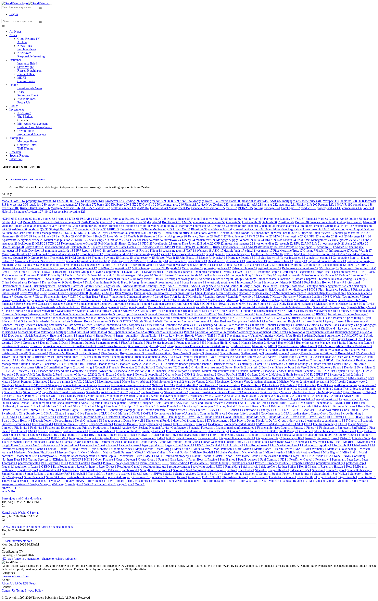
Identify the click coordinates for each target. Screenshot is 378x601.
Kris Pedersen (23, 317)
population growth (290, 275)
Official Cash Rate (303, 317)
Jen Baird (191, 378)
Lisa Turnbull (341, 445)
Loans (40, 449)
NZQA (141, 332)
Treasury (359, 392)
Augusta (243, 360)
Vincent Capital (326, 480)
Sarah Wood (130, 470)
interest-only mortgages (220, 282)
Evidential (215, 424)
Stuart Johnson (303, 473)
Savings (198, 353)
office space (156, 332)
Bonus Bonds (146, 406)
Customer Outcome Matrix (88, 417)
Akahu (60, 399)
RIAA (270, 240)
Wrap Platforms (100, 310)
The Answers (258, 477)
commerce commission (209, 222)
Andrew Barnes (134, 286)
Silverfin (318, 470)
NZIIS (89, 459)
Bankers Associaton (153, 339)
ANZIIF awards (179, 286)
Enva (167, 424)
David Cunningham (98, 282)
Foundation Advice (102, 431)
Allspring (119, 399)
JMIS (246, 303)
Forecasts (78, 289)
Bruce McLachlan (206, 310)
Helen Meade (119, 434)
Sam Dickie (70, 470)
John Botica (189, 257)
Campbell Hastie (268, 339)
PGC (313, 289)
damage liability (41, 314)
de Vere (303, 367)
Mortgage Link (359, 236)
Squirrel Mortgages (255, 307)
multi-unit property (178, 456)
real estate (10, 208)
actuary (189, 321)
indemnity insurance (142, 438)
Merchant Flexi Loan (42, 452)
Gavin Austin (239, 431)
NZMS (177, 349)
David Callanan (234, 417)
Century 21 (363, 279)
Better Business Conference (102, 325)
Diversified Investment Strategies (93, 314)
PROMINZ (44, 388)
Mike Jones (308, 346)
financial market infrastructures (236, 427)
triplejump (26, 356)
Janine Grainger (357, 314)
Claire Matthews (237, 325)
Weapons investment (16, 484)
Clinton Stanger (66, 413)
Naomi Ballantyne (204, 218)
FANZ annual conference (289, 293)
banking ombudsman (52, 325)
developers (307, 247)
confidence (217, 229)
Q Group (35, 257)
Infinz (358, 374)
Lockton (52, 449)
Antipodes (175, 360)
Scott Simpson (196, 470)
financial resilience (359, 293)
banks (103, 204)
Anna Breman (22, 402)
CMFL (137, 413)
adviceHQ (306, 356)
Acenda (337, 395)
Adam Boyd (289, 356)
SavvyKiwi (148, 470)
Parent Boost (197, 459)
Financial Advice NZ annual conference (44, 289)
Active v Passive (58, 225)
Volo (214, 356)
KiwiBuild (196, 296)
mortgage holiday (242, 275)
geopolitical (156, 374)
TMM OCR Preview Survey (68, 480)
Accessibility (321, 395)
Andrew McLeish (256, 399)
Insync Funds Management (78, 268)
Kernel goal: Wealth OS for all (20, 512)
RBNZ (77, 201)
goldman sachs (163, 303)
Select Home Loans (289, 388)
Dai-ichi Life (157, 417)
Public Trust (10, 293)
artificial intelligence (323, 300)
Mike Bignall (332, 452)
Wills (209, 395)
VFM (309, 480)
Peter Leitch (270, 385)
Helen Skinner (161, 434)
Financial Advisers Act (208, 208)
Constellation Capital (60, 367)
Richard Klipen (89, 353)
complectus (315, 264)
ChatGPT (310, 410)
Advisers (19, 229)
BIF (349, 402)
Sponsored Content (106, 279)
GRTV (13, 106)
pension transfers (346, 271)
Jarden (235, 303)
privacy (300, 261)
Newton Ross (198, 317)
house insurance (193, 282)
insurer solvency (304, 314)
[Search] (40, 22)
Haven (272, 342)
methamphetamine (266, 381)
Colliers (72, 275)
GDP (363, 264)
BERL (340, 402)
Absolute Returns (247, 356)
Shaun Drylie (56, 279)
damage (24, 314)
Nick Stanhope (51, 385)
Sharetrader (246, 470)
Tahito (117, 321)
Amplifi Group (233, 279)
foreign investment (144, 282)
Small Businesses (73, 392)
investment (94, 201)
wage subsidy (66, 310)
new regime (294, 236)
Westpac (331, 201)
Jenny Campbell (54, 346)
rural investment (50, 470)
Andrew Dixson (82, 360)
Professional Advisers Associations (55, 254)
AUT (244, 402)
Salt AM (249, 247)
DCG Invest (335, 417)
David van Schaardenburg (278, 367)
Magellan (301, 254)
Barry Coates (129, 247)
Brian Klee (150, 364)
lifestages (42, 381)
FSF (252, 271)
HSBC (25, 236)
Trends (232, 480)
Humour (365, 434)
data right (254, 367)
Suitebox (357, 473)
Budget (206, 243)
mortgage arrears (13, 349)
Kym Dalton (70, 445)
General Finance (14, 268)
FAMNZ (340, 247)
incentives (337, 374)
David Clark (133, 271)
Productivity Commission (18, 388)
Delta (314, 367)
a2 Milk (108, 293)
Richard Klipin (150, 250)
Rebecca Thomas (244, 268)
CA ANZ (50, 410)
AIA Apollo (46, 399)
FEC (308, 424)
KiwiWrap (136, 346)
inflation (132, 225)
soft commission (79, 279)
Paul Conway (270, 459)
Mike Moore (326, 346)
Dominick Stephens (209, 271)
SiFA (299, 243)
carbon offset (178, 410)
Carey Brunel (154, 325)
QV (44, 229)
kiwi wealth (251, 222)
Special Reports (19, 155)
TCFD (128, 321)
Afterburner (10, 399)
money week (358, 381)
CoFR (148, 413)
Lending (132, 201)
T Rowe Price (345, 353)
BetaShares (271, 286)
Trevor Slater (78, 293)
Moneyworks (49, 456)
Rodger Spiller (288, 466)
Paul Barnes (228, 459)
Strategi (56, 229)
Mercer (369, 222)
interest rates (17, 204)
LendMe (234, 296)
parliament (200, 349)
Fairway (140, 314)
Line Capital (213, 445)
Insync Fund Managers (31, 134)
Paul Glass (324, 317)
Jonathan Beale (85, 346)
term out (194, 477)
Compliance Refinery (26, 282)
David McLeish (280, 417)
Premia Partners (270, 349)
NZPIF (8, 218)
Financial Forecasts (202, 427)
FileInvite (37, 427)
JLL (70, 346)
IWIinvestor (100, 378)
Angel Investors (327, 399)
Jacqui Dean (337, 314)
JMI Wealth (213, 289)
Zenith (117, 310)
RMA (367, 332)
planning (41, 300)
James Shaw (137, 378)
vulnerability (116, 395)
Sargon (29, 321)
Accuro (226, 232)
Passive (213, 459)
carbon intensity (157, 410)
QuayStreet (359, 349)
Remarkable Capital (196, 388)
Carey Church (198, 410)
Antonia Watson (234, 264)
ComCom (358, 364)
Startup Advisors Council (192, 473)
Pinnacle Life (70, 307)
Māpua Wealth (145, 449)
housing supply (333, 243)
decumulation (335, 264)
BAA (135, 339)
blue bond (113, 406)
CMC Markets (120, 413)
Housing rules (271, 434)
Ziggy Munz (283, 395)
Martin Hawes (284, 449)
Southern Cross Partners (224, 307)
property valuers (331, 349)
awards (112, 257)
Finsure (7, 296)
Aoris (85, 402)
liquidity (325, 445)
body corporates (133, 325)
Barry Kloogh (252, 286)
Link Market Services (284, 445)
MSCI (150, 456)
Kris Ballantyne (336, 378)
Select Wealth (29, 293)
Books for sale (109, 364)
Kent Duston (304, 378)
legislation (307, 271)
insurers (73, 261)
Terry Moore (282, 392)
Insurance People (270, 271)
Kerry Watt (318, 441)
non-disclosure (298, 289)
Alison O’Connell (99, 399)
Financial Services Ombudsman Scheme (289, 371)
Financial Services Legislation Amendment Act (295, 229)
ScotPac (179, 470)
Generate (233, 222)
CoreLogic (290, 208)
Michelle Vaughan (228, 452)
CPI (361, 339)
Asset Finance (348, 300)
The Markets (25, 116)
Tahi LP (266, 392)
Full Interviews (26, 49)
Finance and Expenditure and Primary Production (77, 427)
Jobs (255, 303)
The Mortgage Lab (329, 392)
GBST (272, 431)
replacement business (320, 332)
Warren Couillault (138, 395)
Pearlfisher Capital (302, 459)
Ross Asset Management (314, 240)
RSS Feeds (30, 583)
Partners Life (329, 204)
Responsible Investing (31, 56)
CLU (105, 413)
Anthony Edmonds (258, 279)
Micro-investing (276, 452)
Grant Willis (183, 303)
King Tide (334, 441)
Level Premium (24, 381)
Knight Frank (11, 445)
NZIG (166, 349)
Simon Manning (13, 473)
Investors (230, 328)
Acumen (202, 321)
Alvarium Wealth (145, 264)
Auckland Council (229, 286)
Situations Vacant (207, 232)
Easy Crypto (124, 314)
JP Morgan (207, 378)
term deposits (73, 264)
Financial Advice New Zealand (206, 204)
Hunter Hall (286, 342)
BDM (330, 360)
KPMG (80, 232)
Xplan (232, 395)
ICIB (55, 438)
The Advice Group (235, 477)
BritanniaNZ (323, 406)
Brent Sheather (26, 303)
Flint (189, 314)
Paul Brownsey (248, 459)
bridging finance (218, 339)
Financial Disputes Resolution (326, 293)
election (245, 293)
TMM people (365, 353)
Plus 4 (339, 282)
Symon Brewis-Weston (191, 335)
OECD (169, 385)
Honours (254, 434)
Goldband (129, 328)
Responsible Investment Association (171, 307)
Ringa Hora (233, 466)
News (13, 35)
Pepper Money (44, 236)
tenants (271, 204)
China (6, 282)
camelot (312, 257)
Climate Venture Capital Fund (331, 364)
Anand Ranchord (163, 399)
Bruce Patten (228, 310)
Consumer (9, 314)
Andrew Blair (185, 399)
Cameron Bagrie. (70, 410)
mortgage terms (95, 349)
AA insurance (302, 395)
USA (165, 356)
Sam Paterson (111, 470)
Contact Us (9, 590)
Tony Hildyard (116, 480)
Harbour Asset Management (34, 127)
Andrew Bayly (287, 321)
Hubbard (278, 374)
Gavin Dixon (107, 374)
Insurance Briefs (27, 63)
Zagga (122, 484)
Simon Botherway (359, 470)
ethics (228, 271)
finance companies (322, 222)
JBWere (36, 346)
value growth (342, 240)
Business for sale (225, 364)
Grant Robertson (166, 275)
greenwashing (157, 328)
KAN (274, 303)
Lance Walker (90, 445)
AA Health (295, 335)
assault (169, 402)
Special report (143, 473)
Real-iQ (25, 353)
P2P (188, 349)
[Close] (3, 26)
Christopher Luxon (344, 339)
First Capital (338, 371)
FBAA (126, 342)
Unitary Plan (76, 395)
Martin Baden (264, 449)
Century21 (266, 410)
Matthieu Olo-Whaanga (343, 449)
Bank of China (260, 402)
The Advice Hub (303, 392)
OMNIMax (137, 261)
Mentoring (259, 346)
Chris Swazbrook (31, 413)
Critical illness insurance (207, 367)
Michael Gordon (180, 452)
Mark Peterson (224, 449)
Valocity (275, 480)
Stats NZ (128, 279)
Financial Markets (250, 371)
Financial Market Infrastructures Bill (213, 371)
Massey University (285, 296)
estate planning (29, 328)
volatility (344, 480)
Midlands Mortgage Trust (305, 452)
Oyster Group (148, 459)
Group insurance (30, 434)
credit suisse (301, 413)
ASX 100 (183, 402)
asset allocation (282, 279)
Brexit (188, 310)
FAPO (261, 424)
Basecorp (62, 271)
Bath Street (75, 325)
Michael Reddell (203, 452)
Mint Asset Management (32, 123)
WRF (89, 484)
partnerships (52, 307)
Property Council (14, 257)
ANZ (185, 201)
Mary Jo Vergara (196, 381)
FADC (220, 236)
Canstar (44, 303)
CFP (219, 243)
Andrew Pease (279, 399)
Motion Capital (108, 456)
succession (103, 321)
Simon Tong (32, 392)
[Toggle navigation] (50, 4)
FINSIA (322, 371)
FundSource (263, 232)
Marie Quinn (183, 449)
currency (285, 325)
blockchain (174, 310)
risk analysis (251, 466)
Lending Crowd (216, 296)
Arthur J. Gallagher (142, 402)
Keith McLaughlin (307, 328)
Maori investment (109, 381)
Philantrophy (217, 349)
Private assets (199, 463)
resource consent (180, 466)
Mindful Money (151, 225)
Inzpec (310, 438)
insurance (287, 204)
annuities (326, 236)
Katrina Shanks (178, 218)
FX (94, 328)
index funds (120, 296)
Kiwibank (120, 204)
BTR (162, 364)
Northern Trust (12, 459)
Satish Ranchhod (37, 335)
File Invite (21, 427)
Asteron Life (227, 360)
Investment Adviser (250, 282)
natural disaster (214, 456)
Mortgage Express (125, 218)
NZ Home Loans (137, 349)
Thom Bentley (307, 477)
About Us (8, 583)
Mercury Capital (68, 452)
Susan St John (56, 477)
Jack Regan (221, 303)
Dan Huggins (177, 417)
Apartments (11, 240)
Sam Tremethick (56, 257)
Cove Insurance (272, 413)
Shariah (261, 470)
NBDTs (83, 332)
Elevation (11, 328)
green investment (169, 282)
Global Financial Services (52, 296)
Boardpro (128, 406)
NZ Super (303, 232)
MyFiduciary (117, 261)
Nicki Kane (334, 456)
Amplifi (144, 399)
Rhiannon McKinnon (63, 353)
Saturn (89, 286)
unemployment (122, 356)
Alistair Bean (324, 356)
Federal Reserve (159, 314)
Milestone (48, 332)
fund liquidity (45, 374)
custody (63, 417)
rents (231, 208)
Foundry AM (25, 374)
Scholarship (44, 321)
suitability (133, 335)
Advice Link (353, 395)
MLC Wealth (339, 381)
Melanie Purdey (97, 317)
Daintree (299, 325)
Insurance (15, 60)
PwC (124, 307)
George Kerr (174, 374)
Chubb (367, 240)
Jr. (248, 441)
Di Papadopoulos (111, 420)
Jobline (355, 218)
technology (238, 218)
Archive (22, 42)
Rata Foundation (64, 466)
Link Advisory (233, 445)
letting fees (175, 346)
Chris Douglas (205, 293)
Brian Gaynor (144, 293)
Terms (20, 590)
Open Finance (105, 459)
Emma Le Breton (126, 424)
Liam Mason (43, 317)
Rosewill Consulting (158, 353)
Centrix (126, 257)
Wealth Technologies (169, 321)
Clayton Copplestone (108, 271)
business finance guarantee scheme (190, 364)
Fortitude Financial (75, 431)
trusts (161, 279)
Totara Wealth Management (184, 480)
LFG (199, 445)
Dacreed (141, 417)
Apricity (189, 360)
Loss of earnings (61, 381)
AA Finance (216, 300)
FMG (32, 431)
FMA (63, 201)
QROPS (311, 236)
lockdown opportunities (69, 317)
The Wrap (124, 264)
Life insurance (172, 204)
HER (197, 303)
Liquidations (309, 445)
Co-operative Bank (346, 257)
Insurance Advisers (28, 211)
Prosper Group (64, 388)
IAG (17, 438)
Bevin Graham (31, 364)
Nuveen (104, 385)
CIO (222, 325)
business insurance (243, 339)
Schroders (165, 470)
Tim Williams (38, 480)
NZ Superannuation (121, 332)
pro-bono (369, 385)
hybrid (7, 438)
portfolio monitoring (347, 385)
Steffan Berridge (252, 353)
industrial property (141, 296)
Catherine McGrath (178, 325)
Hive (205, 434)
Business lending (342, 279)
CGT (80, 236)
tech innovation (51, 264)
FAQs (18, 583)
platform (201, 332)
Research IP (11, 279)
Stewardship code (277, 353)
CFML (289, 310)
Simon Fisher (85, 335)
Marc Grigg (165, 449)
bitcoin (324, 279)
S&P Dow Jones (13, 335)
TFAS (207, 477)
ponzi (248, 240)
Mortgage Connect (38, 349)
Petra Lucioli (307, 385)
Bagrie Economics (263, 360)
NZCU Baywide (168, 268)
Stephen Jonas (234, 473)
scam (166, 254)
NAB (36, 385)
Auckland (101, 208)
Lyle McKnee (100, 449)
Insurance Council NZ (42, 268)
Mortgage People (240, 257)
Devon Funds (25, 130)
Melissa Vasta (243, 381)
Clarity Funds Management (314, 310)
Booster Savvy (130, 364)
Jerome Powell (112, 441)
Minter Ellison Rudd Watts (354, 346)
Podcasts (215, 332)
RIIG (220, 466)
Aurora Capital (91, 339)
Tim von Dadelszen (15, 480)
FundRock (174, 431)
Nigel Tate (325, 271)
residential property (360, 261)
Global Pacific (227, 374)
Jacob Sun (55, 441)
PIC (64, 463)
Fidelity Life (306, 204)
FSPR (169, 247)
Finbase (300, 427)
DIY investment (218, 420)
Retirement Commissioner (300, 268)
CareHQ (261, 364)
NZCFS (236, 317)
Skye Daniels (51, 392)
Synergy (353, 307)
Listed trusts (360, 445)
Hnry (214, 434)
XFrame (100, 484)
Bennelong (176, 339)
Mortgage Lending (311, 296)
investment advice (94, 261)
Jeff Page (291, 271)
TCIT (167, 300)
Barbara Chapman (305, 279)
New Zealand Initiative (276, 456)
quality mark (138, 307)
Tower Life (10, 356)
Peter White (288, 385)
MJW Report (84, 250)
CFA (270, 264)
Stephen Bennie (280, 307)
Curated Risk (47, 417)
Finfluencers (328, 427)
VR (355, 480)
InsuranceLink (208, 438)
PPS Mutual (249, 349)
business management (269, 310)
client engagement (331, 286)
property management (63, 204)
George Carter (24, 296)
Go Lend (254, 374)
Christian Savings (298, 364)
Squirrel (120, 222)
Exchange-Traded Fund (239, 424)
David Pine (299, 417)
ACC (131, 240)
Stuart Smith (323, 473)
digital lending (89, 303)
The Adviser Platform (99, 264)
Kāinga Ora (260, 441)
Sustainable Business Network (87, 477)
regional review (269, 268)
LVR (346, 204)
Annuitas (138, 360)
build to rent (163, 293)
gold (148, 303)
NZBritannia (61, 459)
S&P (6, 229)
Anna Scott (102, 360)
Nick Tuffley (266, 275)
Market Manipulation (59, 240)
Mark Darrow (203, 449)
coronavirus (352, 208)
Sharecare (212, 353)
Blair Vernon (124, 293)
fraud (306, 225)
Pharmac (339, 317)
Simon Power (105, 335)
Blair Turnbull (69, 364)
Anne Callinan (121, 360)
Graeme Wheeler (315, 250)
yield (7, 225)
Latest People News (29, 88)
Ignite (343, 342)
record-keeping (146, 388)
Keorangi (302, 441)
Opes (120, 459)
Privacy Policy (34, 590)
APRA (51, 339)
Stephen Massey (152, 392)
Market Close (13, 201)
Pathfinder (203, 247)
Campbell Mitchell (95, 410)
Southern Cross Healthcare (20, 264)
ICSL (310, 374)
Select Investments (114, 300)
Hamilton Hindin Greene (224, 342)
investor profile (293, 438)
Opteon (131, 459)
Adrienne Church (211, 279)
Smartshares (362, 225)
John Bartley (151, 441)
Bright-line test (151, 247)
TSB (300, 218)
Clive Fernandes (88, 413)
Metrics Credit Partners (118, 452)
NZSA (269, 317)
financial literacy (238, 254)
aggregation (335, 335)
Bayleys (319, 360)
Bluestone (199, 229)
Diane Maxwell (134, 420)
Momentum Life (28, 456)
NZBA (155, 349)
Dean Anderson (227, 293)
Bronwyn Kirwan (345, 406)
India (161, 438)
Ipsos (335, 438)
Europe (201, 424)
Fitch (367, 371)
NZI (247, 317)
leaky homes (109, 445)
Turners (44, 395)
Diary (20, 91)
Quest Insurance (124, 388)
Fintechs (139, 342)
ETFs (346, 225)
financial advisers (255, 201)
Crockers (335, 413)
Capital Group (82, 271)
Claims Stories (26, 81)
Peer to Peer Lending (279, 218)
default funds (234, 250)
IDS (60, 261)
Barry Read (157, 310)
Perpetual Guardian (326, 225)
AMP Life (312, 243)
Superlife (363, 268)
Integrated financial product (237, 438)
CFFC (297, 410)
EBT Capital (351, 420)
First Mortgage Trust (288, 250)
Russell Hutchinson (29, 70)
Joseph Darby (236, 441)
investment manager (238, 243)
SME (45, 275)
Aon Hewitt (315, 321)
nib (48, 211)
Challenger (209, 325)
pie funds (269, 222)
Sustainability (80, 247)
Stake (169, 473)
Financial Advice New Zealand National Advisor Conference (149, 427)
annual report (41, 402)
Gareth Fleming (218, 431)
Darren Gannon (53, 282)
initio (170, 438)
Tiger (347, 392)
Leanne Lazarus (130, 445)
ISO (200, 289)
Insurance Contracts (41, 378)
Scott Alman (266, 388)
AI (356, 240)
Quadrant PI (103, 388)
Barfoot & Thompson (194, 225)
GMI (242, 374)
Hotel (266, 374)
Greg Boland (366, 431)
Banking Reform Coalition (294, 360)
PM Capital (57, 300)
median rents (205, 240)
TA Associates (249, 392)
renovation (297, 332)
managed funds (190, 275)
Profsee (261, 463)
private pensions (243, 463)
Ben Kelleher (345, 360)
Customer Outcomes (120, 417)
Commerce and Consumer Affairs (24, 367)
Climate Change (24, 225)
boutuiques (208, 406)
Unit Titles (58, 395)
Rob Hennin (108, 243)
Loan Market (117, 236)
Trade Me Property (158, 229)
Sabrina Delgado (245, 388)
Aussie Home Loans (116, 339)
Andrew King (35, 339)
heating (103, 434)
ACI (263, 356)
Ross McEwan (356, 466)
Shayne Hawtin (278, 470)
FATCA (286, 424)
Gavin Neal (258, 431)
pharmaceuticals (29, 463)
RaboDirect (280, 332)
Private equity (363, 289)
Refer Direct (107, 466)
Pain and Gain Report (173, 459)
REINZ (245, 208)
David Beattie (74, 282)
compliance (363, 204)
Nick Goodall (277, 289)
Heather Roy (87, 434)
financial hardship (103, 275)
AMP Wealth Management (177, 264)
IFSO (67, 232)
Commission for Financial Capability (250, 225)
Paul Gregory (24, 300)
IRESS (321, 314)
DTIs (74, 218)
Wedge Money (40, 484)
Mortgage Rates (27, 141)
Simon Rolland (35, 473)
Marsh (179, 381)
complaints (137, 232)
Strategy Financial (302, 353)
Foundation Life (187, 342)
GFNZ (189, 374)
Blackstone (50, 364)
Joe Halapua (132, 441)
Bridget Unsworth (300, 406)
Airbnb (255, 321)
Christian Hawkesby (316, 339)
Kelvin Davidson (31, 250)
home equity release (233, 434)
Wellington (75, 484)
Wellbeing (59, 484)
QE (347, 349)
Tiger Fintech (347, 477)
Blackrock (255, 264)
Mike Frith (350, 452)
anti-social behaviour (66, 402)
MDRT (21, 77)
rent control (40, 353)
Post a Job (23, 102)
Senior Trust (343, 388)
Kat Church (285, 328)
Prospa (62, 218)
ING (23, 378)
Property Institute (279, 463)
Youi (111, 484)
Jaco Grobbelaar (36, 441)
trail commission (214, 480)
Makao (90, 381)
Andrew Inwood (206, 399)
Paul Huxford (208, 385)
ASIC (217, 250)
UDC (147, 243)
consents (144, 240)
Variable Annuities (263, 335)
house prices (311, 201)
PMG (100, 250)
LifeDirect (106, 268)
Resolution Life (91, 254)
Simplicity (14, 222)
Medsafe (20, 452)
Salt (19, 321)
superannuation (174, 250)
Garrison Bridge (109, 328)
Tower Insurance (292, 257)
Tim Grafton (367, 477)
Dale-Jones (216, 261)
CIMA (49, 413)
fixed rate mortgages (342, 229)
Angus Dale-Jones (186, 243)
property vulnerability (330, 463)
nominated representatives (80, 385)
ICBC (45, 438)
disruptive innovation (114, 303)
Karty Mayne (261, 378)
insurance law (256, 261)
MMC (41, 243)
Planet (189, 332)
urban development (147, 356)
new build (151, 317)
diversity (348, 325)
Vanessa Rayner (293, 480)
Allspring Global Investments (34, 360)
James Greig (119, 378)
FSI (203, 342)
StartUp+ (216, 473)
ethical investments (258, 250)
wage (363, 480)
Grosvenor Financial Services (35, 261)
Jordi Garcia (193, 441)
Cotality (72, 303)
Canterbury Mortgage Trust (127, 410)
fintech (341, 236)
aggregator (285, 300)
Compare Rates (26, 145)
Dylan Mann (366, 367)
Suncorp (347, 268)
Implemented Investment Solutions (157, 289)
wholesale (226, 356)
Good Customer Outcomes (274, 314)
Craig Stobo (146, 367)
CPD (84, 275)
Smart (120, 335)
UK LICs (261, 480)
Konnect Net (30, 445)
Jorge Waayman (214, 441)
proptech (73, 300)
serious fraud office (180, 232)
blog (101, 406)
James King (92, 441)
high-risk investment (186, 434)
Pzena (35, 466)
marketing (308, 303)
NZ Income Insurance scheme (131, 385)
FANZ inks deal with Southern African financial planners (37, 526)
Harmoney (10, 236)
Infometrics (10, 378)
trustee (9, 395)
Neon (230, 456)
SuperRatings (324, 353)
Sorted (133, 300)
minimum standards (59, 250)
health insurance (123, 208)
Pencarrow (323, 459)
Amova (128, 310)
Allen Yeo (269, 321)
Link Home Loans (256, 445)
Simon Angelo (336, 470)
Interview (216, 328)
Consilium (286, 222)
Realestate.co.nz (132, 229)
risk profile (269, 466)
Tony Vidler (145, 279)
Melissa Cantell (327, 303)
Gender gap (125, 374)
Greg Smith (10, 434)
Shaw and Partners (62, 335)
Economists (22, 424)
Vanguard (49, 310)
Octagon (36, 307)
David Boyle (96, 236)
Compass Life (238, 413)
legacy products (153, 445)
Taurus (182, 477)
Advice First (251, 300)
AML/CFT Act (355, 335)
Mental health (284, 232)
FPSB (212, 314)
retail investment (33, 279)
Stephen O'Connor (258, 473)
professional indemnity (123, 250)
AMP (143, 208)
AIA (257, 204)
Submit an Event (27, 95)
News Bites (24, 45)
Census (235, 410)
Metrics (96, 452)
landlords (348, 201)
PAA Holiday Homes (318, 282)
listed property (223, 346)
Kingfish (349, 441)
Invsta (24, 346)
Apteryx (331, 321)
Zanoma (266, 395)
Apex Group (21, 271)
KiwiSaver (24, 52)
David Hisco (122, 282)
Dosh (65, 342)
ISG (250, 328)
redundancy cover (170, 388)
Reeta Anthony (87, 466)
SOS (124, 392)
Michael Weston (290, 381)
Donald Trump (50, 342)
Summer (195, 392)
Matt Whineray (315, 449)
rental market (240, 204)
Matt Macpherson (220, 381)
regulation (38, 204)
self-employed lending (318, 388)
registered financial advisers (327, 261)
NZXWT (283, 317)
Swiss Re (168, 335)
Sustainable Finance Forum (220, 392)
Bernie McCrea (195, 339)
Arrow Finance (207, 360)
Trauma (98, 257)
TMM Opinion (80, 257)
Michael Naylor (29, 332)
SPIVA (158, 473)
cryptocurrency (32, 240)
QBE (89, 388)
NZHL (54, 243)
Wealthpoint (162, 243)
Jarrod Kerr (163, 296)
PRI (165, 463)
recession (360, 275)
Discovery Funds (331, 367)
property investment (41, 201)
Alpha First (62, 360)
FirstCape (355, 371)
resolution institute (155, 466)
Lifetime (218, 225)
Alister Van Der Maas (349, 356)
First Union (19, 431)
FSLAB (87, 218)
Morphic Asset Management (78, 456)
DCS (349, 417)
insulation (10, 243)
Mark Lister (242, 346)
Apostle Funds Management (109, 402)
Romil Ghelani (309, 466)
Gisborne (306, 431)
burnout (37, 410)
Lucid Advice (80, 449)
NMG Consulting (356, 456)
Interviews (15, 159)
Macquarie (264, 296)
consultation (197, 261)
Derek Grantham (86, 420)
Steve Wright (25, 67)
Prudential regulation (16, 466)
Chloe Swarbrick (329, 410)
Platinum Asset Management (100, 307)
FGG (342, 424)
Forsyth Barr (34, 247)
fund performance (98, 289)
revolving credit (204, 466)
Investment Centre (361, 342)
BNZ (136, 204)
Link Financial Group (198, 346)
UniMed (95, 293)
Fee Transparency (325, 424)
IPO (242, 328)
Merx (85, 452)
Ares (342, 321)
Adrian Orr (181, 229)
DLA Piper (238, 420)
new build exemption (174, 317)
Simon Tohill (13, 392)
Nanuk (197, 456)
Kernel (266, 236)
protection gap (356, 463)
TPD (8, 310)
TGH (216, 477)
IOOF (207, 303)
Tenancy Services (200, 236)
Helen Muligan (140, 434)
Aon (302, 321)
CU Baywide (27, 417)
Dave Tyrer (195, 417)
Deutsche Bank (330, 325)
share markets (63, 321)
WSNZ (220, 395)
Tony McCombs (139, 480)
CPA (288, 413)
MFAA (140, 452)
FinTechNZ (360, 427)
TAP (191, 250)
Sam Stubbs (65, 236)
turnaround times (69, 356)
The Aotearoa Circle (282, 477)
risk (41, 225)
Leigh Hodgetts (155, 346)
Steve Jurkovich (150, 300)
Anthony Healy (156, 286)
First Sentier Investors (161, 342)
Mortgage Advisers (65, 208)
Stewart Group (58, 293)
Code (68, 229)
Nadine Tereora (322, 254)
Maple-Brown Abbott (136, 381)
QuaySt (27, 286)
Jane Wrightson (265, 328)
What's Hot (9, 491)
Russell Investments (227, 247)
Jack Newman (14, 441)
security (202, 307)
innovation (188, 289)
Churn (106, 222)
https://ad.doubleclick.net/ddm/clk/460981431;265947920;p (320, 434)
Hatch (106, 296)
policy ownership (127, 463)
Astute (37, 271)
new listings (98, 240)
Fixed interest (237, 236)
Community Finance (213, 413)
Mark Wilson (244, 449)
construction (136, 222)
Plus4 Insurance (329, 289)
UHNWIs (245, 480)
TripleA (201, 300)
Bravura (245, 406)
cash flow (299, 286)
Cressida (184, 367)
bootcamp (191, 406)
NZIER (258, 317)
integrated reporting (269, 438)
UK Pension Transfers (96, 356)
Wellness (204, 250)
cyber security (144, 257)
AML (187, 222)
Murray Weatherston (16, 254)
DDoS (360, 417)
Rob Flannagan (222, 388)
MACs (79, 381)
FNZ (364, 232)
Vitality (57, 275)
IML (64, 438)
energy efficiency (150, 424)
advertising (234, 300)
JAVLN (177, 378)
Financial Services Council (275, 427)
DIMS (94, 232)
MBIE (113, 229)
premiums (289, 349)
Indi (349, 374)
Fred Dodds (243, 232)
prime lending (179, 463)
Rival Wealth (110, 353)
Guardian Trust (89, 296)
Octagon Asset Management (353, 254)
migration (123, 268)
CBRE (223, 410)
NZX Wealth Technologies (343, 296)
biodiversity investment (17, 406)
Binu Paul (361, 402)
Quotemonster (16, 275)
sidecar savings (300, 470)
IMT (124, 438)
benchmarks (325, 402)
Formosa (55, 431)
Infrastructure (339, 250)
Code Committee (84, 225)
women (83, 310)
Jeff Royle (180, 296)
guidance (174, 328)
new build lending (16, 307)
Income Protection (110, 225)
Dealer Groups (13, 247)
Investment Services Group (73, 378)
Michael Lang (348, 303)
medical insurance (216, 275)
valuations (33, 310)
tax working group (173, 236)
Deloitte (313, 325)
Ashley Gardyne (68, 339)
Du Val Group (279, 420)
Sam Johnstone (90, 470)
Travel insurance (238, 335)
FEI (33, 371)
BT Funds (245, 310)
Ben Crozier (307, 402)
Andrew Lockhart (231, 399)
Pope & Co (325, 385)
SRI (43, 293)
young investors (248, 395)
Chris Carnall (351, 410)
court (157, 240)
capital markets (291, 339)
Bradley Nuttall (227, 406)
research (286, 243)
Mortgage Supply (229, 240)
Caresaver (57, 303)
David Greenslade (26, 342)
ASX (49, 271)
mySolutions (115, 349)
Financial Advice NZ (101, 371)
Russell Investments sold (17, 541)
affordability (267, 247)
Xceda (281, 335)
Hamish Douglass (253, 342)
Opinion (88, 204)
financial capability (53, 328)
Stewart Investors (176, 392)
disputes (154, 222)
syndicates (157, 477)
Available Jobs (26, 99)
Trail (222, 335)
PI (257, 257)
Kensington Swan (282, 441)
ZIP (131, 484)
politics (346, 289)
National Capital (132, 317)
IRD (288, 254)
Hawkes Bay (52, 434)
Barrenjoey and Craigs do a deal (22, 498)
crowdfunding (353, 413)
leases (362, 378)
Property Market (308, 349)
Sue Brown (270, 257)
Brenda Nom (261, 406)
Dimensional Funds (159, 420)
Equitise (189, 424)
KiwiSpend (329, 328)
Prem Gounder (150, 463)
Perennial (339, 459)
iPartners (323, 438)
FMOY (84, 328)
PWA (79, 388)
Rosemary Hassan (333, 466)
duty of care (298, 420)
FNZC (241, 271)
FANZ (47, 222)
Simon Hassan (230, 353)
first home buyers (67, 222)
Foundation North (128, 431)
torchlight (158, 480)
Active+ (274, 356)
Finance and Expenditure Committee (62, 371)
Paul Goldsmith (187, 385)
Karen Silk (244, 378)
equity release (261, 293)
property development (256, 332)
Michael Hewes (288, 346)
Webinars (197, 395)
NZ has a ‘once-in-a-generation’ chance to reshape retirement (39, 558)
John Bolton (185, 247)
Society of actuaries (119, 473)
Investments (16, 109)
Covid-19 (151, 204)
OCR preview (192, 268)
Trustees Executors (105, 247)
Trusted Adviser (45, 356)
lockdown (26, 243)
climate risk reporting (290, 264)
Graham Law (346, 431)
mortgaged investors (253, 289)
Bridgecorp (279, 406)
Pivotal (96, 463)
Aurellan (232, 402)
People (13, 84)
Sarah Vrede (182, 353)
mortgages (291, 201)
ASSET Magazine (203, 286)
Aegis (350, 243)
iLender (202, 328)
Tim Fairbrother (183, 300)
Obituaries (116, 240)
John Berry (156, 232)
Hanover (188, 328)
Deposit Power (43, 420)
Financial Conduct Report (172, 371)
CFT (196, 325)
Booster (302, 222)
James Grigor (73, 441)
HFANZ (275, 254)
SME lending (329, 268)
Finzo (352, 264)
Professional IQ (316, 275)
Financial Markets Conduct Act (327, 218)
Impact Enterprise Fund (103, 438)
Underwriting (157, 261)
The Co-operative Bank (188, 254)
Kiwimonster (366, 441)
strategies (339, 307)
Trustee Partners (26, 395)
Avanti (146, 218)
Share (11, 232)
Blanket (90, 406)
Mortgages (16, 137)
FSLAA (160, 218)
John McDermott (172, 441)
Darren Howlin (235, 367)
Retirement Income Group (79, 243)
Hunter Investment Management (317, 342)
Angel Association (302, 399)
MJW (278, 236)
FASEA (273, 424)
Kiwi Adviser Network (111, 346)
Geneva (141, 374)
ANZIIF (141, 310)
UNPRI (19, 310)
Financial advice (288, 225)
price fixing (355, 317)
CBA (212, 410)
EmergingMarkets (101, 424)
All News (15, 31)
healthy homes (44, 218)
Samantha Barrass (70, 286)
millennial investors (316, 381)
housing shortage (267, 208)
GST (74, 296)
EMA (83, 424)
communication (363, 310)
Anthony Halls (156, 360)
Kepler (319, 378)
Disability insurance (179, 271)
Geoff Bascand (244, 314)
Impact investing (122, 289)
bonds (33, 229)
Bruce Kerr (21, 410)
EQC (177, 424)
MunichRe (23, 385)
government (235, 261)
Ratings (345, 275)
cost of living (85, 367)
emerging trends (109, 342)
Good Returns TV (28, 38)
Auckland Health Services (208, 402)
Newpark (255, 218)
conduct (308, 208)
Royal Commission (114, 232)
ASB (276, 201)
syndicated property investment (128, 477)
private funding (220, 463)
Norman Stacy (219, 317)
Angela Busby (349, 399)
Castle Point (90, 222)
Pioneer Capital (79, 463)
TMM (212, 335)
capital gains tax (347, 232)
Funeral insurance (194, 431)
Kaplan (7, 317)
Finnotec (344, 427)
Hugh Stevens (296, 374)
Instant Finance (186, 438)
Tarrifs (170, 477)
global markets (206, 374)
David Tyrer (317, 417)
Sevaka (358, 388)
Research (15, 152)
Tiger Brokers (327, 477)
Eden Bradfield (42, 424)
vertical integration (196, 356)
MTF (160, 456)
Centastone (250, 410)
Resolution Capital (130, 466)
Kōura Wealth (361, 250)
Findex (72, 328)
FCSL (298, 424)
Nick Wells (317, 456)
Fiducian (177, 314)
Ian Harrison (31, 438)
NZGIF (157, 385)
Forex (43, 431)
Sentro (232, 470)
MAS (300, 449)
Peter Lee (354, 459)
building (171, 225)
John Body (231, 289)
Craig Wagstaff (166, 367)
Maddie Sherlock (122, 449)
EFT (6, 371)
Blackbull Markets (46, 406)
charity (312, 286)
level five (248, 296)
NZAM (297, 282)
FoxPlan (200, 314)
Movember (128, 456)
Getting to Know (349, 222)
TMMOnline (25, 148)
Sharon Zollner (129, 243)
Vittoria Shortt (144, 321)
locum (65, 449)
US (119, 286)
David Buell (213, 417)
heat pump (70, 434)
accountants (178, 261)
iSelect (345, 438)
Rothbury (9, 470)
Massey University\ (213, 257)
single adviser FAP (59, 473)
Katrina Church (283, 378)
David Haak (62, 314)
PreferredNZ (231, 332)
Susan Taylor (150, 335)
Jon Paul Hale (26, 74)
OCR (173, 201)
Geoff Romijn (288, 431)
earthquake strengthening (324, 420)
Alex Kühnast (76, 399)
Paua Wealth (174, 332)
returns (33, 275)
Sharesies (151, 236)
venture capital (96, 395)
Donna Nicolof (257, 420)
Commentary (85, 229)
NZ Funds (103, 218)
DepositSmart (64, 420)
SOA (100, 473)
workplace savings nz (182, 279)
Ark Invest (301, 300)
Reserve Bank (229, 201)
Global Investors (325, 431)
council (254, 413)
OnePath (135, 236)
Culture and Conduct (264, 325)
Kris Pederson (50, 445)
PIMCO (234, 349)
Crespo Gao (319, 413)
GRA (141, 328)
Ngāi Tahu (301, 456)
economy (324, 247)
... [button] (3, 215)
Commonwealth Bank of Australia (176, 413)
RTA (223, 218)
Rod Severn (286, 240)
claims (326, 257)
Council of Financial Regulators (116, 367)
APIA (362, 243)
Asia (160, 402)
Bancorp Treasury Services (19, 325)
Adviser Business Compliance (229, 321)
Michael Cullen (157, 452)
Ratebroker (10, 353)
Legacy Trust (174, 445)
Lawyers (344, 328)
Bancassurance (357, 321)
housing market (153, 201)
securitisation (216, 470)
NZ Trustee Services (37, 459)
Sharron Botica (83, 321)
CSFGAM (9, 417)
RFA (259, 240)
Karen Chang (225, 378)
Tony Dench (96, 480)
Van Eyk (176, 356)
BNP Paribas (89, 364)
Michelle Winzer (253, 452)
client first (351, 286)
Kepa (101, 229)
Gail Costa (225, 314)
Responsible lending (118, 254)
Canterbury (246, 364)
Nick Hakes (98, 332)
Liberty (188, 240)
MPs (140, 456)
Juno (264, 303)
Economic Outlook (84, 342)
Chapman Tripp (183, 293)
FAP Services (20, 371)
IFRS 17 (322, 374)
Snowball (93, 392)
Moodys (8, 385)
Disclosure (23, 218)
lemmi (189, 445)
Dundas (350, 367)
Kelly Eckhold (289, 303)
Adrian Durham (315, 335)
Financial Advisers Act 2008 (135, 371)
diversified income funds (189, 420)
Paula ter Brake (229, 385)
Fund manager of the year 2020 (76, 374)
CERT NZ (283, 410)
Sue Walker (341, 473)
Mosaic (114, 317)
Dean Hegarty (22, 420)
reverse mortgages (146, 254)
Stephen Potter (281, 473)
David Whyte (287, 247)
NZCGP (76, 459)
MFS (272, 346)
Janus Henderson (159, 378)
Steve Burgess (105, 286)
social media (110, 392)
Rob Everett (171, 222)
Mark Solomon (162, 381)
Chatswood (277, 364)
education (136, 303)
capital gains (215, 254)
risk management (45, 286)
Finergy (312, 427)
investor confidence (277, 282)
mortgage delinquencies (67, 349)
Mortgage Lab (66, 332)
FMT (254, 236)
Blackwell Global (71, 406)
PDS (284, 459)
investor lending (266, 243)
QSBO (46, 466)
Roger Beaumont (132, 353)
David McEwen (257, 417)
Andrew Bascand (209, 264)
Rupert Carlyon (27, 470)
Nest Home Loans (247, 456)
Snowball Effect (84, 473)
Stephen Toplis (301, 307)
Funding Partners (153, 431)
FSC (86, 208)
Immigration (78, 438)
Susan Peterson (34, 477)
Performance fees (280, 261)
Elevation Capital (66, 424)
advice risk (269, 300)
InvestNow (172, 240)
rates (333, 275)
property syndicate (217, 268)
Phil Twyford (50, 463)
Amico (132, 399)
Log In (13, 14)
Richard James (91, 300)
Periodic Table (251, 385)
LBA (352, 378)
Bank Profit (279, 402)
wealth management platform (170, 395)
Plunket (109, 463)
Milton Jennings (144, 268)
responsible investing (69, 211)
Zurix (140, 484)
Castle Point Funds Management (39, 232)
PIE (363, 271)
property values (329, 208)
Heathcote (259, 254)
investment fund (57, 247)
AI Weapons (28, 399)
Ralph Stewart (323, 232)
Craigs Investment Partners (245, 229)
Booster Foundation (170, 406)
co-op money (342, 310)
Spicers (134, 392)
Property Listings (303, 463)
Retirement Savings (348, 332)
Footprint (8, 374)
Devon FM (32, 222)
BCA (293, 402)
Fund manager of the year (135, 275)
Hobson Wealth (167, 257)
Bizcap (285, 286)
